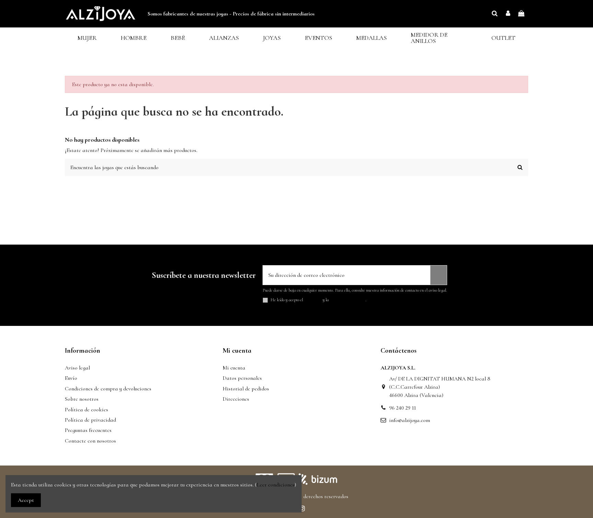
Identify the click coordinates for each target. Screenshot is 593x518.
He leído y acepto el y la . (319, 300)
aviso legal (313, 300)
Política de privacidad (90, 419)
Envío (71, 378)
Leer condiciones (275, 484)
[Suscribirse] (438, 275)
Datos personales (242, 378)
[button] (87, 37)
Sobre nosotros (81, 399)
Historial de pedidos (246, 388)
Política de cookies (86, 409)
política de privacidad (347, 300)
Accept (26, 500)
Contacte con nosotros (90, 440)
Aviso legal (77, 367)
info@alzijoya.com (409, 420)
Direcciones (236, 399)
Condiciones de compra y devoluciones (108, 388)
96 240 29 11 (402, 407)
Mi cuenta (234, 367)
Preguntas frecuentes (88, 430)
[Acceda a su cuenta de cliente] (508, 14)
